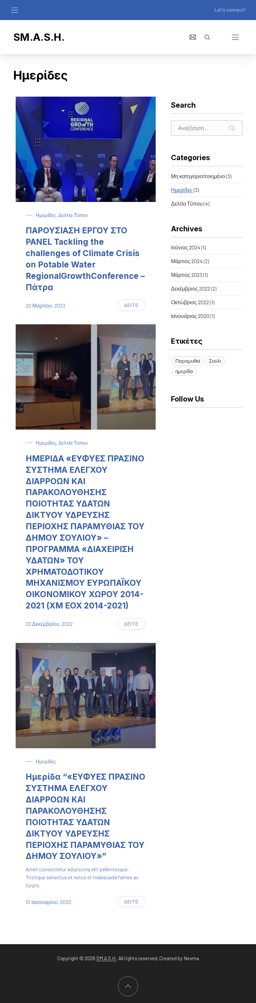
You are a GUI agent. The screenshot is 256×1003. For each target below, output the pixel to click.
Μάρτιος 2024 (187, 261)
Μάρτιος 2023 (186, 274)
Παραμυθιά (187, 361)
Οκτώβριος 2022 (190, 302)
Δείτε (135, 306)
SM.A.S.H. (39, 37)
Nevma (191, 958)
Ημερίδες (46, 215)
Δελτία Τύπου (73, 215)
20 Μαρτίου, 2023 (45, 305)
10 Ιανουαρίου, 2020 (48, 902)
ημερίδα (184, 371)
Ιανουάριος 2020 (190, 316)
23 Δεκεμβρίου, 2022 (49, 624)
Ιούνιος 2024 (185, 247)
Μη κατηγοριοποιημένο (198, 176)
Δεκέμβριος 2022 (190, 288)
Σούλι (215, 361)
